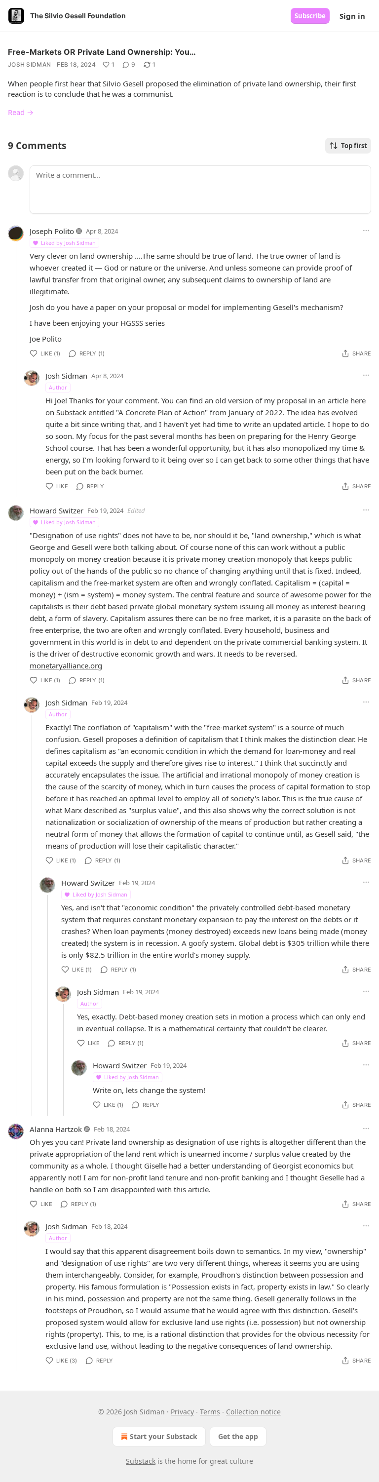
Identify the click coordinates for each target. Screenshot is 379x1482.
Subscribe (310, 15)
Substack (140, 1461)
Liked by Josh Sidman (68, 242)
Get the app (238, 1436)
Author (58, 387)
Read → (21, 112)
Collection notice (253, 1411)
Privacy (182, 1411)
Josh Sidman (29, 64)
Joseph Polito (52, 231)
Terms (210, 1411)
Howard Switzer (56, 510)
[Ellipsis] (366, 230)
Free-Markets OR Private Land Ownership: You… (102, 52)
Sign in (352, 16)
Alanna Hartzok (56, 1129)
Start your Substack (163, 1436)
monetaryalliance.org (66, 665)
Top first (354, 145)
